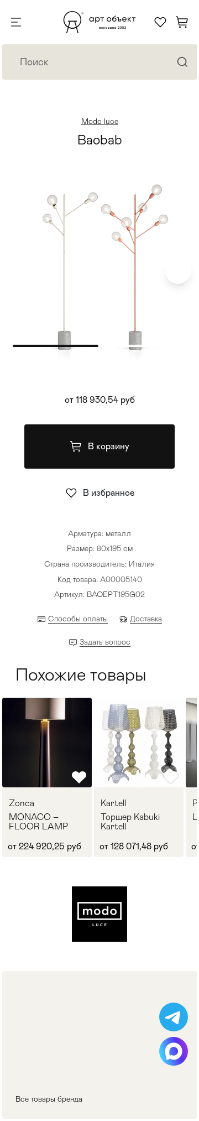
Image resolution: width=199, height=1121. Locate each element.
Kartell (113, 803)
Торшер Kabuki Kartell (130, 822)
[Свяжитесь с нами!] (173, 1017)
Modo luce (99, 121)
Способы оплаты (78, 619)
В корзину (108, 446)
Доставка (146, 619)
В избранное (108, 493)
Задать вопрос (105, 642)
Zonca (21, 803)
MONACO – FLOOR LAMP (38, 822)
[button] (178, 270)
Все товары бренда (48, 1099)
